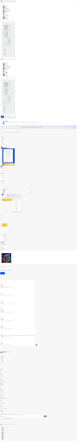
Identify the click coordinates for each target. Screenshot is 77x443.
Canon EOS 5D (2, 310)
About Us (1, 369)
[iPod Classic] (2, 300)
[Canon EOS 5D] (4, 308)
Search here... (4, 163)
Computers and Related (8, 154)
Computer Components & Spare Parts (9, 158)
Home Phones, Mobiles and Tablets (8, 160)
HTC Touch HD (2, 343)
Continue (2, 273)
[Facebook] (4, 53)
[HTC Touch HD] (2, 341)
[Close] (1, 2)
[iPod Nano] (2, 292)
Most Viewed (3, 278)
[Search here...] (3, 164)
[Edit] (0, 21)
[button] (3, 169)
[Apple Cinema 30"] (4, 283)
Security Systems (7, 153)
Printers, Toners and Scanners (9, 152)
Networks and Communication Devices (8, 156)
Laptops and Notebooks (8, 151)
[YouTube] (4, 49)
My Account (2, 384)
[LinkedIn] (4, 54)
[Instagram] (4, 50)
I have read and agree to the (6, 418)
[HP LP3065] (2, 325)
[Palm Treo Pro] (2, 316)
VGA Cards (3, 249)
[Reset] (2, 117)
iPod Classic (2, 302)
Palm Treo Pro (2, 318)
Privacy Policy (36, 122)
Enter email (1, 416)
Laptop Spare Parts (8, 150)
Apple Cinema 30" (3, 285)
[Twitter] (4, 52)
